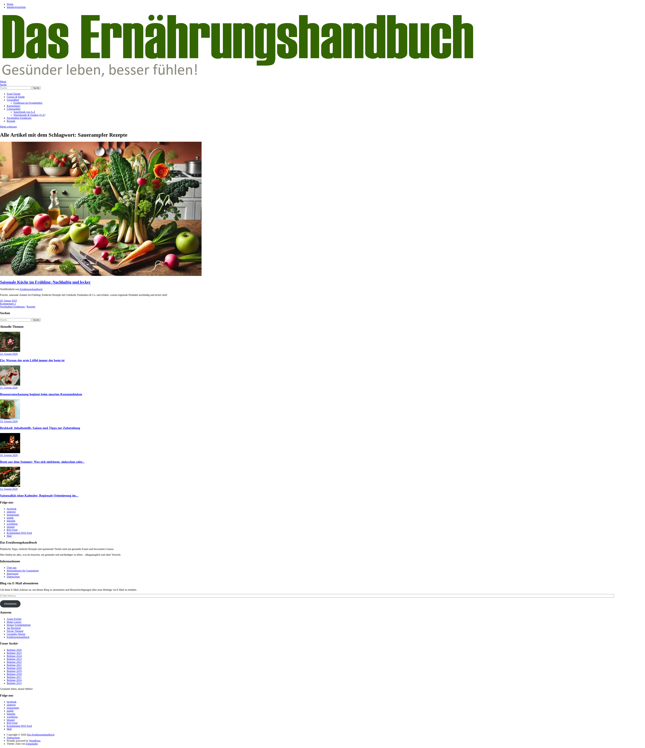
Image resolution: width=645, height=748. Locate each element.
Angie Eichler (14, 619)
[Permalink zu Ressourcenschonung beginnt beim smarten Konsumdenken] (10, 384)
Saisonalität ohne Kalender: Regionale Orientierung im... (39, 495)
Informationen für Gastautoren (23, 570)
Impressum (12, 573)
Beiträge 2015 (14, 683)
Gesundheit (13, 99)
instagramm (13, 514)
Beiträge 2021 (14, 665)
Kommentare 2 (8, 303)
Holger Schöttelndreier (19, 625)
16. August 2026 (9, 455)
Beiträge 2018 (14, 674)
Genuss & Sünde (16, 96)
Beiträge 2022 (14, 662)
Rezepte (11, 121)
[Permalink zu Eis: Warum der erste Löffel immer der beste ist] (10, 351)
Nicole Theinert (15, 631)
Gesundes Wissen (16, 634)
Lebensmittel (13, 109)
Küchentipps (13, 105)
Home (10, 4)
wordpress (12, 523)
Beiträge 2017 (14, 677)
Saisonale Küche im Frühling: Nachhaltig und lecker (45, 282)
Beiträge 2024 (14, 656)
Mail (9, 536)
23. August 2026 (9, 354)
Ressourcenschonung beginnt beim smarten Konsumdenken (41, 394)
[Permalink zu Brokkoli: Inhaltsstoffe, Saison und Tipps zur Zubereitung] (10, 418)
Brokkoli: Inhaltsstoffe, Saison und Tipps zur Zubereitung (40, 428)
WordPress (34, 740)
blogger (11, 526)
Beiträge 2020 (14, 668)
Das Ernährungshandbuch (40, 734)
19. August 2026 (9, 421)
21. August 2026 (9, 387)
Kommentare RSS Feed (19, 532)
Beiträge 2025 (14, 653)
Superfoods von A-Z (24, 112)
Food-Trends (13, 93)
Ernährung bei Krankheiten (27, 102)
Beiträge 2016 (14, 680)
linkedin (11, 520)
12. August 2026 (9, 489)
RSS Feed (12, 529)
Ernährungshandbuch (31, 289)
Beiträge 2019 (14, 671)
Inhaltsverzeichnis (16, 7)
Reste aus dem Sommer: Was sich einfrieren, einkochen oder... (42, 462)
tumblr (10, 517)
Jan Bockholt (14, 628)
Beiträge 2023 (14, 659)
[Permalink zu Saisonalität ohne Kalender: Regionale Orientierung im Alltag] (10, 486)
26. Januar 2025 (8, 300)
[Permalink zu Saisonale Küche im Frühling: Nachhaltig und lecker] (101, 275)
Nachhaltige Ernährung (19, 118)
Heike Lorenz (14, 622)
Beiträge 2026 (14, 650)
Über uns (11, 567)
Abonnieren (10, 603)
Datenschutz (13, 576)
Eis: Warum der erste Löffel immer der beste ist (32, 360)
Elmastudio (32, 743)
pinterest (11, 511)
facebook (11, 508)
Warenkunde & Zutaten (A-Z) (29, 115)
